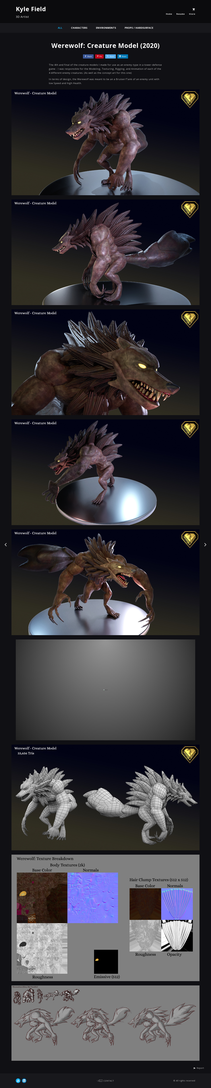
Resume (180, 14)
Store (192, 14)
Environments (106, 27)
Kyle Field (31, 9)
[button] (198, 1068)
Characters (79, 27)
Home (169, 14)
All (60, 27)
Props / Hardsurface (139, 27)
